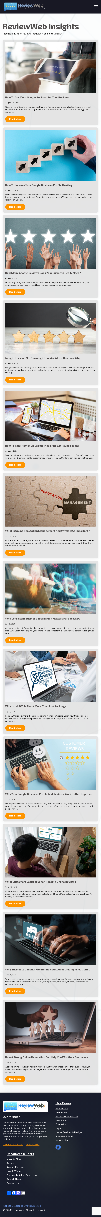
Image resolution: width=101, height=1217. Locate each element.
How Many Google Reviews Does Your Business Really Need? (43, 272)
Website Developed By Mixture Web (22, 1206)
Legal (58, 1128)
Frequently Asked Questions (22, 1175)
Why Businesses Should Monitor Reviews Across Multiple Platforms (47, 969)
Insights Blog (14, 1159)
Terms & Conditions (13, 1144)
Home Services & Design (68, 1132)
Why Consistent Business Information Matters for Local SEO (42, 618)
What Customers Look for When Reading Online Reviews (40, 881)
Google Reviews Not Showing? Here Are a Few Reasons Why (42, 357)
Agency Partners (15, 1167)
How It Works (14, 1171)
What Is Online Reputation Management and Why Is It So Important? (47, 530)
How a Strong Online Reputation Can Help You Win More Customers (46, 1057)
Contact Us (13, 1183)
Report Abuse (14, 1179)
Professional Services (66, 1116)
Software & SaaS (64, 1136)
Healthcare (61, 1112)
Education (60, 1124)
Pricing (10, 1163)
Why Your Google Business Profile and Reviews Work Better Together (48, 794)
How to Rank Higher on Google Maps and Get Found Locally (42, 445)
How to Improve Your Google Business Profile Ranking (38, 185)
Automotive (61, 1140)
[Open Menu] (96, 7)
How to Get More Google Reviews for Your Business (37, 97)
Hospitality (61, 1120)
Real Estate (61, 1108)
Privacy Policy (33, 1144)
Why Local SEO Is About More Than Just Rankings (35, 706)
